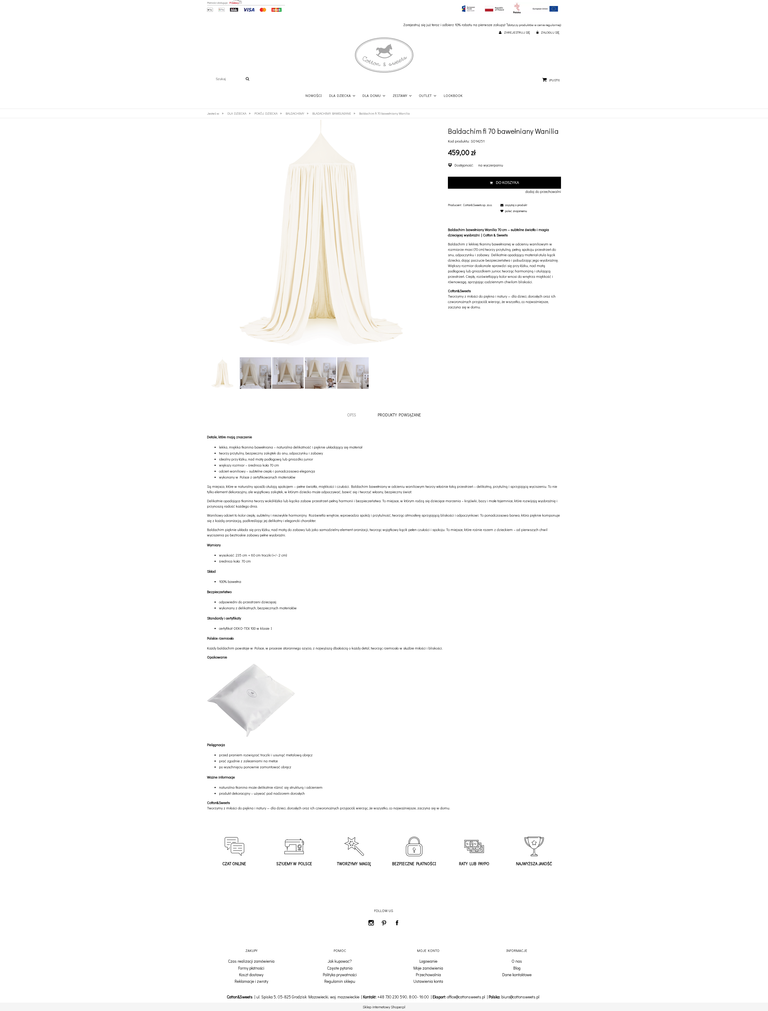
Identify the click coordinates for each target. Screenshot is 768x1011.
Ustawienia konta (428, 981)
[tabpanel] (384, 622)
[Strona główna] (384, 55)
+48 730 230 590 (392, 997)
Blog (516, 968)
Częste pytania (339, 968)
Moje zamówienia (428, 968)
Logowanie (428, 961)
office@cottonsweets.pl (466, 997)
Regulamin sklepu (339, 981)
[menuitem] (313, 95)
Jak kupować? (340, 961)
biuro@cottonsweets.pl (520, 997)
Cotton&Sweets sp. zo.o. (477, 205)
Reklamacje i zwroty (251, 981)
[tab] (351, 415)
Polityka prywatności (340, 974)
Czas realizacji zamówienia (251, 961)
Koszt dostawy (251, 974)
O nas (517, 961)
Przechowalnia (428, 974)
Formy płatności (251, 968)
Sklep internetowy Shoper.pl (384, 1006)
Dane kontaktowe (517, 974)
